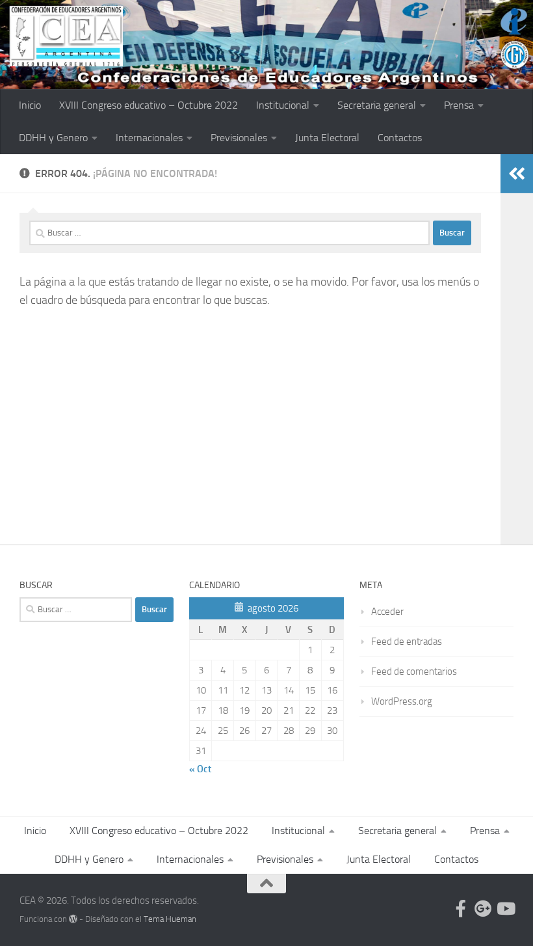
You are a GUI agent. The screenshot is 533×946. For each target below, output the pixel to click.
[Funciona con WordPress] (73, 919)
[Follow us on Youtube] (505, 908)
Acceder (387, 611)
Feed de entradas (406, 641)
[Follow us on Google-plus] (482, 908)
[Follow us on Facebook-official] (460, 908)
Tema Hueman (170, 919)
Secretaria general (376, 105)
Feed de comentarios (414, 671)
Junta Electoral (327, 137)
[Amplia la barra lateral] (516, 173)
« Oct (200, 769)
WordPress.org (401, 701)
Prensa (459, 105)
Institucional (282, 105)
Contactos (400, 137)
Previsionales (239, 137)
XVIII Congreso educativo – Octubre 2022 (148, 105)
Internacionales (149, 137)
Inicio (30, 105)
